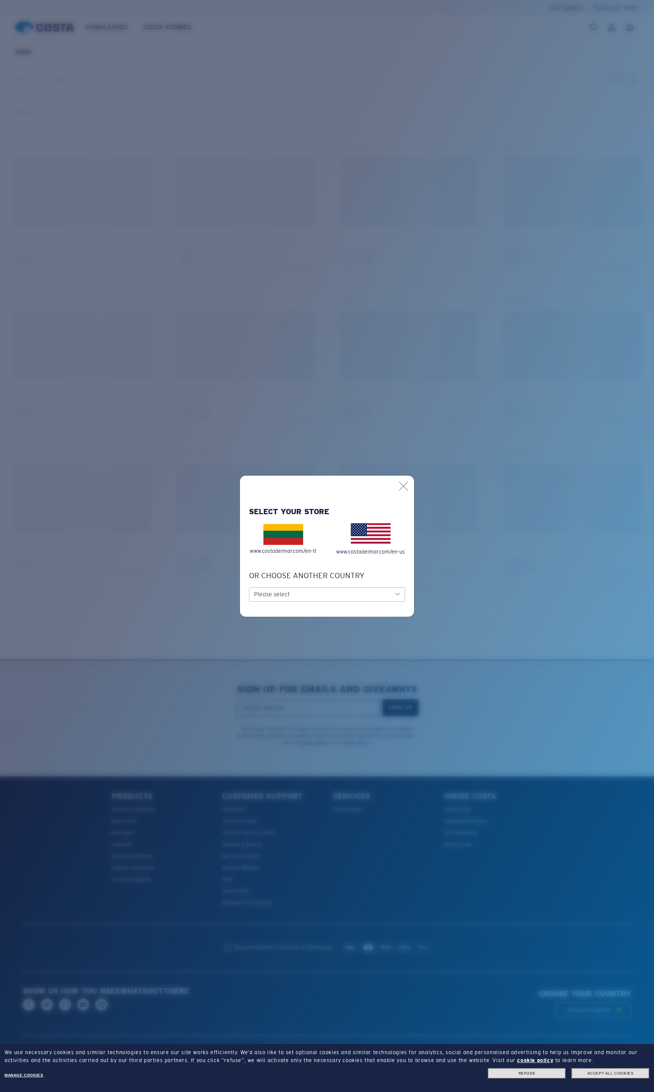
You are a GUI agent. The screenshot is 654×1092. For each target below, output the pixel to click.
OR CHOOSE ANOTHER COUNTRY (306, 575)
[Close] (403, 486)
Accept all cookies (610, 1073)
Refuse (527, 1073)
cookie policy (535, 1060)
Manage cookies (24, 1075)
